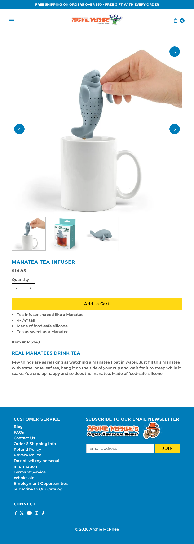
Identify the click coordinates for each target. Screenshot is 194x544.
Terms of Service (30, 472)
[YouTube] (29, 513)
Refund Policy (27, 449)
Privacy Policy (27, 455)
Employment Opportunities (41, 483)
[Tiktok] (43, 513)
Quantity (20, 279)
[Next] (174, 129)
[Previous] (19, 129)
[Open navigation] (11, 21)
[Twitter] (22, 513)
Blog (18, 426)
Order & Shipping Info (35, 443)
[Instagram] (36, 513)
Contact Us (24, 438)
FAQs (19, 432)
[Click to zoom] (174, 51)
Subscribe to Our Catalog (38, 489)
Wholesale (24, 478)
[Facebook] (16, 513)
